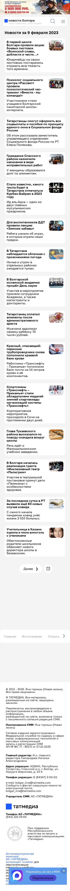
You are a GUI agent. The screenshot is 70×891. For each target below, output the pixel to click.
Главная (10, 636)
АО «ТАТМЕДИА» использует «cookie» (19, 860)
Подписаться (42, 878)
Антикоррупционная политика (20, 855)
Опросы (54, 636)
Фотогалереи (32, 636)
